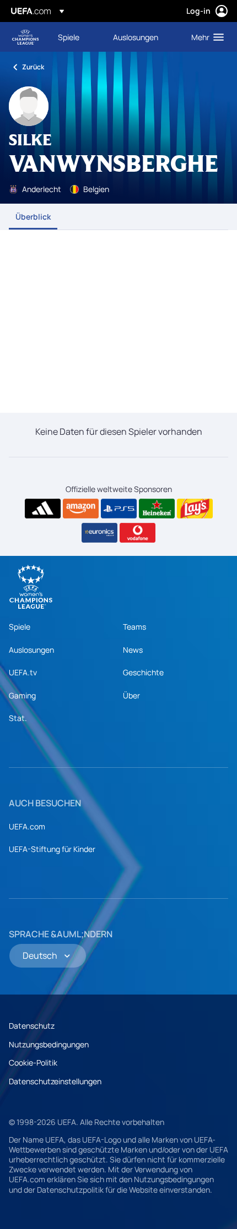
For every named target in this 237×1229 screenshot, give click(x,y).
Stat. (18, 718)
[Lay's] (195, 508)
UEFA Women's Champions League (25, 37)
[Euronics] (99, 533)
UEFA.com (27, 826)
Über (131, 695)
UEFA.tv (23, 672)
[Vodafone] (137, 533)
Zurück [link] (33, 67)
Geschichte (143, 672)
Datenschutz (32, 1025)
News (133, 649)
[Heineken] (157, 508)
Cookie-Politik (33, 1062)
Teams (134, 626)
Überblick (33, 216)
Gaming (22, 695)
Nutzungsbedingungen (49, 1044)
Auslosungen (31, 649)
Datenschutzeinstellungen (55, 1081)
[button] (205, 37)
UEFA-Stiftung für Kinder (52, 849)
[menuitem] (76, 37)
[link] (69, 37)
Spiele (19, 626)
